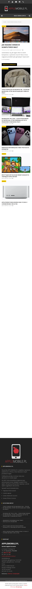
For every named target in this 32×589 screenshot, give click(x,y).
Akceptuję (19, 587)
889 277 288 (7, 552)
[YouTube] (12, 2)
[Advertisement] (14, 237)
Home (4, 22)
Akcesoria (5, 68)
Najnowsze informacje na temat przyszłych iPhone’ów (13, 521)
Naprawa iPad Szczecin (9, 490)
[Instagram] (19, 2)
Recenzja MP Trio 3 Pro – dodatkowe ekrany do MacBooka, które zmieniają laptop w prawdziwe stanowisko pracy (15, 120)
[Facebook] (9, 2)
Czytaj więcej (5, 59)
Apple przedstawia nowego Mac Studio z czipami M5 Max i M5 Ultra (14, 203)
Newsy (4, 26)
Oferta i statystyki (13, 573)
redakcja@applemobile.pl (8, 556)
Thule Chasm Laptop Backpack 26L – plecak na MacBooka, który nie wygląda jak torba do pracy (15, 91)
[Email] (16, 2)
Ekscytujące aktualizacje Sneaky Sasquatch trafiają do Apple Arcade (15, 175)
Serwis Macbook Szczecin (10, 495)
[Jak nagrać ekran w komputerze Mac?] (16, 34)
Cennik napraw (7, 493)
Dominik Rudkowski (16, 50)
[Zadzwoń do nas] (23, 2)
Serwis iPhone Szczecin (9, 498)
